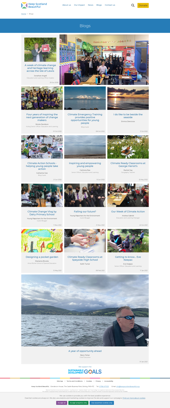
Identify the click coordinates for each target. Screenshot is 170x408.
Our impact (79, 5)
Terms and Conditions (75, 381)
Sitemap (60, 381)
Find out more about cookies (134, 398)
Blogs (99, 5)
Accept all (62, 403)
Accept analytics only (78, 403)
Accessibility (108, 381)
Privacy (98, 381)
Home (23, 14)
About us (66, 5)
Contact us (110, 5)
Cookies (89, 381)
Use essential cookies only (101, 403)
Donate (143, 5)
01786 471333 (104, 386)
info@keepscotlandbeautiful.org (128, 386)
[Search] (133, 5)
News (90, 5)
